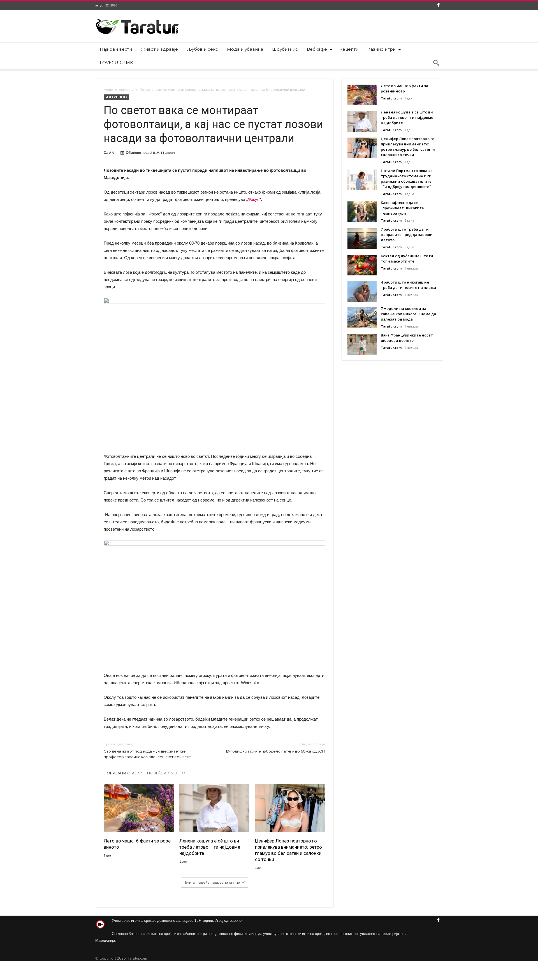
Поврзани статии (123, 773)
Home (108, 90)
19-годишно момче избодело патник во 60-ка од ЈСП (275, 747)
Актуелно (126, 90)
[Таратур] (137, 18)
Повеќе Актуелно (166, 773)
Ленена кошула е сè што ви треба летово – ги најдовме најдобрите (209, 847)
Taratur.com (391, 98)
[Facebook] (438, 5)
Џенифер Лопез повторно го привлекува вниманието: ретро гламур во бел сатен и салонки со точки (288, 850)
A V (112, 152)
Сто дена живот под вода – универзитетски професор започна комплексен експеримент (147, 750)
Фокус (253, 199)
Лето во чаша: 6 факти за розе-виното (138, 844)
